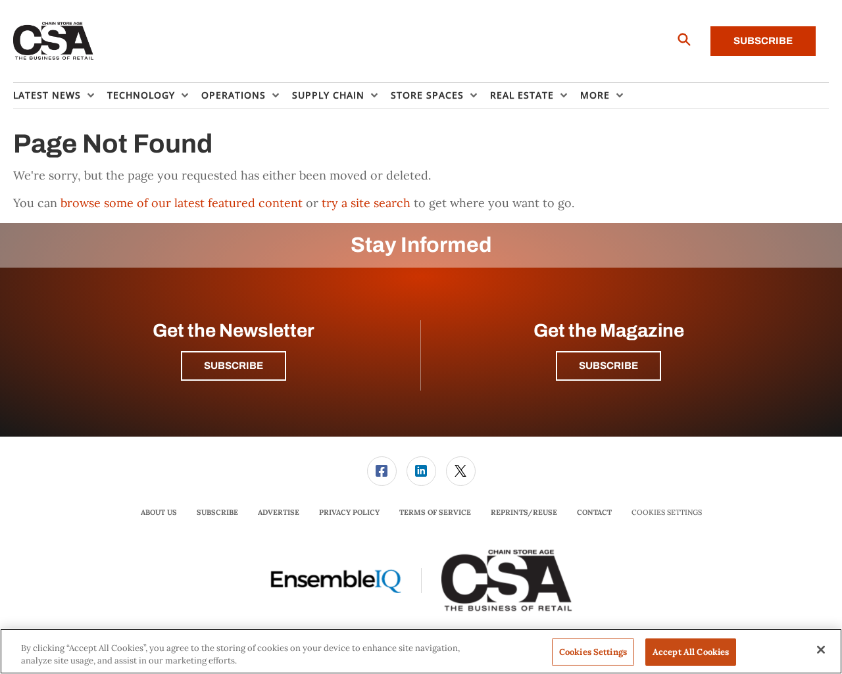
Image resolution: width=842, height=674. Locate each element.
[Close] (820, 649)
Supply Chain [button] (328, 95)
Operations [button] (233, 95)
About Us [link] (159, 512)
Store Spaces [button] (427, 95)
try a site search (366, 202)
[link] (382, 471)
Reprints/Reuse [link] (524, 512)
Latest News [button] (47, 95)
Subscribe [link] (217, 512)
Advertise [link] (278, 512)
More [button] (595, 95)
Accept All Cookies (691, 652)
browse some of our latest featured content (182, 202)
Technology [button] (141, 95)
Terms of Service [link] (435, 512)
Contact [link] (594, 512)
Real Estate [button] (522, 95)
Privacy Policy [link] (349, 512)
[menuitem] (60, 95)
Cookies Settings (667, 512)
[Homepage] (53, 41)
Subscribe (763, 41)
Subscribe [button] (233, 365)
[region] (421, 651)
